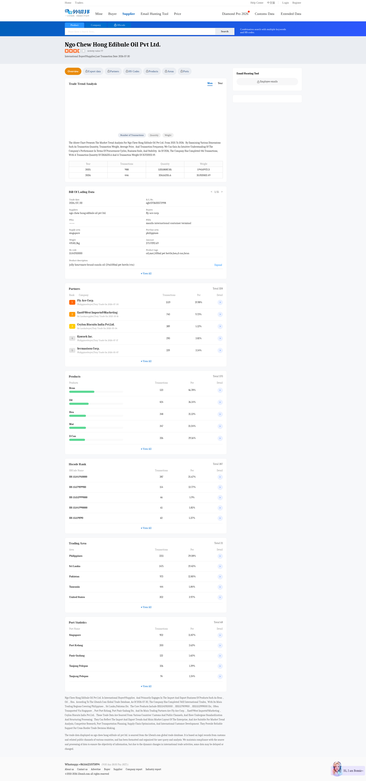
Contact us (82, 769)
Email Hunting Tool (154, 14)
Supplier (128, 14)
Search (224, 31)
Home (68, 2)
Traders (79, 2)
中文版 (271, 2)
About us (69, 769)
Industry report (153, 769)
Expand (218, 265)
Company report (134, 769)
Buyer (112, 14)
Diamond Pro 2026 (235, 14)
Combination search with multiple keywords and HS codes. (263, 31)
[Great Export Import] (77, 13)
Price (177, 14)
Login (285, 2)
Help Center (256, 2)
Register (296, 2)
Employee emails (269, 81)
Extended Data (291, 14)
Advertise (96, 769)
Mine (99, 14)
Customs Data (264, 14)
